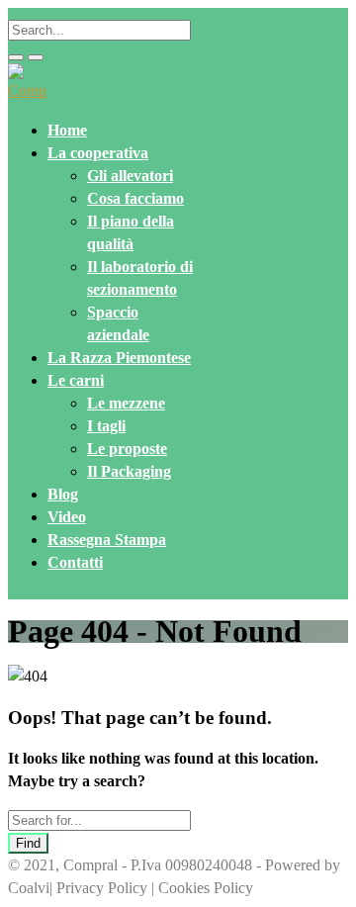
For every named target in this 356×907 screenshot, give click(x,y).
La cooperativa (97, 152)
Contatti (75, 562)
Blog (62, 494)
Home (67, 130)
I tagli (106, 425)
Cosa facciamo (135, 198)
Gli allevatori (130, 175)
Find (28, 843)
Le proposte (127, 448)
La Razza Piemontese (119, 357)
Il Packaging (129, 471)
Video (66, 516)
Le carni (75, 380)
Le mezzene (126, 403)
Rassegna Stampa (106, 539)
